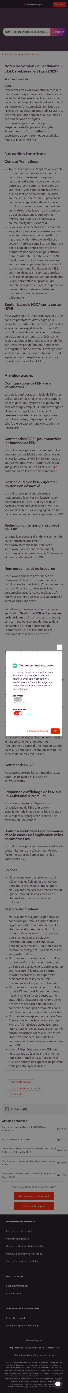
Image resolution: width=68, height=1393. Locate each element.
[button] (58, 1384)
